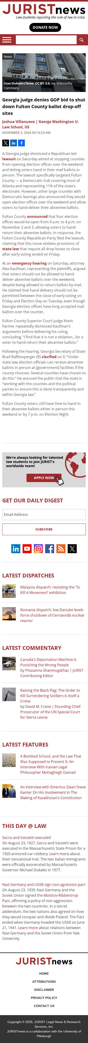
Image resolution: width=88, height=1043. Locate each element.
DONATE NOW (45, 27)
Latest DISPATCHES (28, 575)
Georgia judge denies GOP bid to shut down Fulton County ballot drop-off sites (43, 106)
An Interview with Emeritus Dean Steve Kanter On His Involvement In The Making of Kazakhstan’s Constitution (53, 792)
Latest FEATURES (25, 744)
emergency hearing (29, 263)
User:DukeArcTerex (19, 83)
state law (10, 248)
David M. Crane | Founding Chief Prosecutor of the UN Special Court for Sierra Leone (50, 712)
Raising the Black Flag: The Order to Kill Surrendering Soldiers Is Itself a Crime (50, 696)
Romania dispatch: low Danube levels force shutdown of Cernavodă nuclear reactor (52, 615)
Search (81, 39)
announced (37, 216)
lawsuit (9, 158)
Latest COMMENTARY (31, 647)
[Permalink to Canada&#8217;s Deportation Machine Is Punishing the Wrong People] (9, 663)
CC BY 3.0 (42, 83)
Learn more (59, 853)
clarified (49, 356)
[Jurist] (44, 12)
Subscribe (44, 529)
